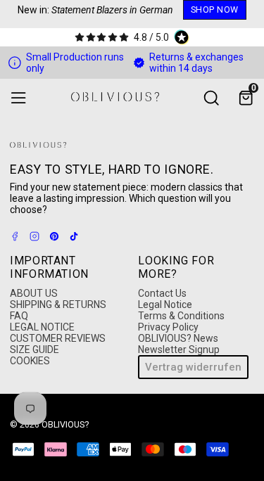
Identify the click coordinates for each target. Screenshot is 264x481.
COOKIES (30, 360)
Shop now (215, 9)
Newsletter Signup (179, 349)
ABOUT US (34, 293)
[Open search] (211, 98)
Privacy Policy (168, 327)
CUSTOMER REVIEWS (58, 338)
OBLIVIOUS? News (178, 338)
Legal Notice (165, 304)
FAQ (19, 315)
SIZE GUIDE (34, 349)
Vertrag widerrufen (193, 367)
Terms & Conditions (181, 315)
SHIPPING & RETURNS (58, 304)
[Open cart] (245, 98)
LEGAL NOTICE (42, 327)
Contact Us (162, 293)
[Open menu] (18, 98)
